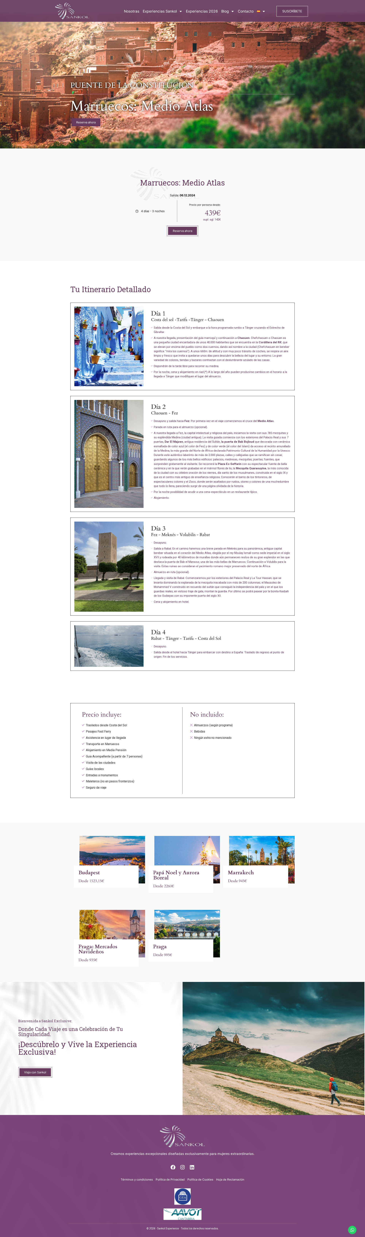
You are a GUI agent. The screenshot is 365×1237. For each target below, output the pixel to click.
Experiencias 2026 (202, 11)
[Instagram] (182, 1167)
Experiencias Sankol (160, 11)
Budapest (89, 872)
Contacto (246, 11)
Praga (160, 946)
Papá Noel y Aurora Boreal (176, 875)
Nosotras (131, 11)
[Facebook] (173, 1167)
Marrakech (241, 872)
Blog (225, 11)
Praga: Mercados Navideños (98, 949)
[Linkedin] (192, 1167)
